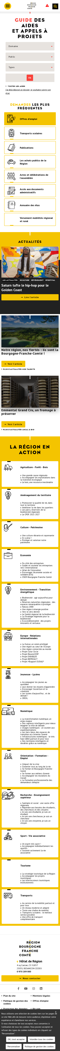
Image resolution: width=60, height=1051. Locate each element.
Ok (29, 77)
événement (38, 280)
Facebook (18, 988)
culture (25, 280)
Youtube (25, 988)
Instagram (33, 988)
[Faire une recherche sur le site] (55, 6)
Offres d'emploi (40, 1000)
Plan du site (9, 995)
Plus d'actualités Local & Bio (18, 430)
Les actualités (10, 280)
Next (55, 263)
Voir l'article (15, 363)
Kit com (36, 1008)
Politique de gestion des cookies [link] (39, 1046)
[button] (30, 46)
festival (51, 280)
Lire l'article (31, 297)
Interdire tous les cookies (41, 1039)
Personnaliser (13, 1046)
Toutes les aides (16, 86)
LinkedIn (41, 988)
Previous (4, 263)
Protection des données (15, 1008)
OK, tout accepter (16, 1039)
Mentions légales (41, 995)
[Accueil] (30, 6)
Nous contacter (32, 978)
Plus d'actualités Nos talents (19, 369)
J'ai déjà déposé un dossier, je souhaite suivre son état (28, 91)
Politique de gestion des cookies (15, 1002)
